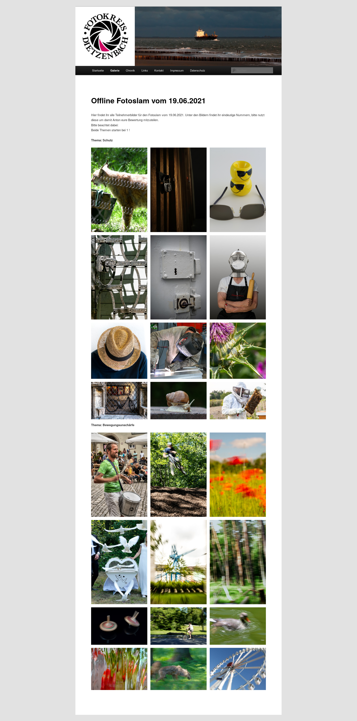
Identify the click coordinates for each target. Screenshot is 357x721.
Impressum (177, 70)
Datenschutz (197, 70)
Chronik (130, 70)
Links (145, 70)
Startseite (98, 70)
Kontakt (159, 70)
